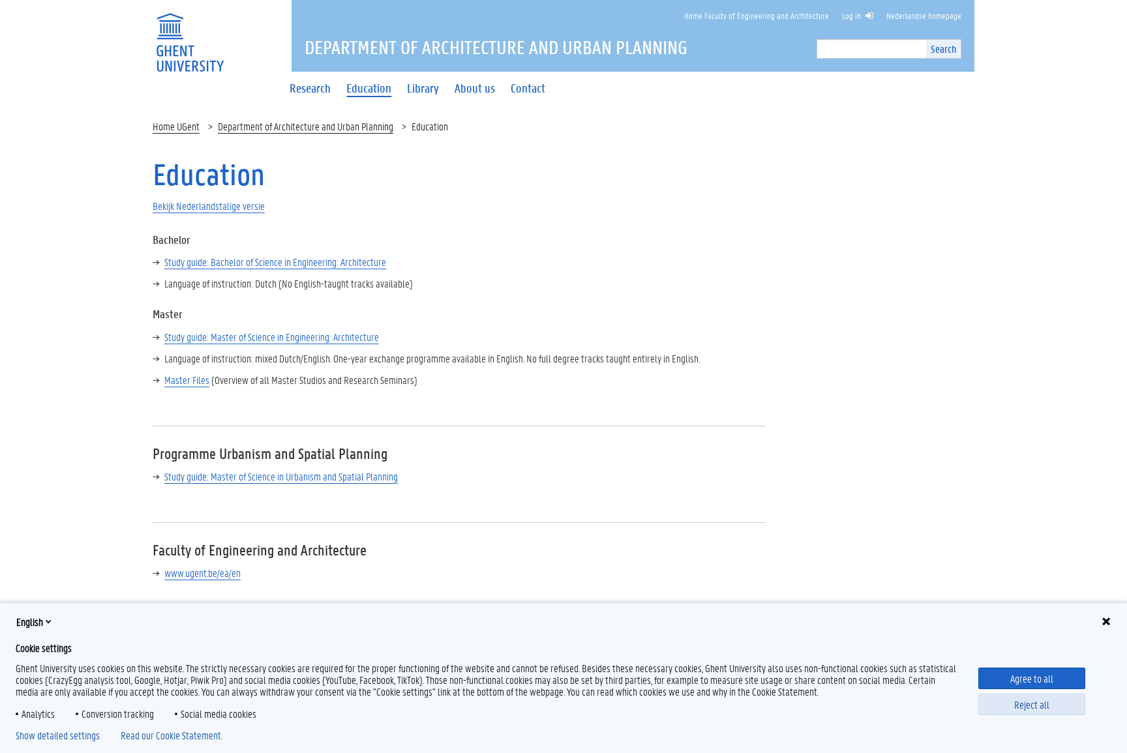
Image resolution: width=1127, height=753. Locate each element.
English (29, 621)
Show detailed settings (58, 735)
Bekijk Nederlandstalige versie (209, 206)
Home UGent (176, 126)
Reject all (1031, 704)
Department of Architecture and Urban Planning (305, 126)
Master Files (186, 380)
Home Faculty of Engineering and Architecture (756, 15)
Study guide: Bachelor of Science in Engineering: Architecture (275, 262)
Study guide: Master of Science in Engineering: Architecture (271, 337)
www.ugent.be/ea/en (202, 573)
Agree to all (1031, 678)
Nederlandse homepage (923, 15)
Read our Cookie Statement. (171, 735)
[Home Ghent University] (190, 34)
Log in (851, 15)
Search (943, 48)
